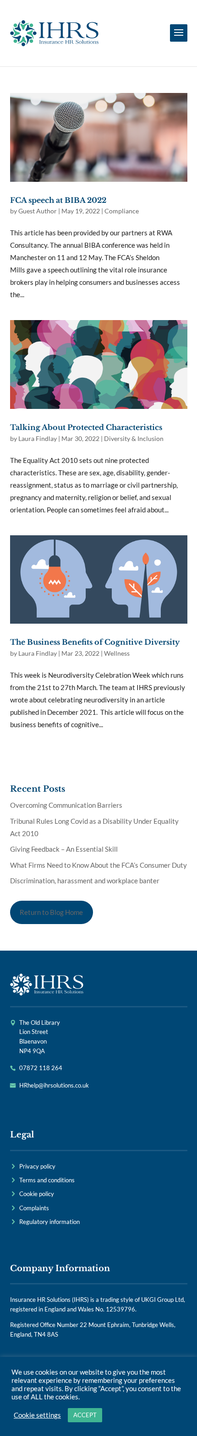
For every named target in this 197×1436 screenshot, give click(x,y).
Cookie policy (36, 1193)
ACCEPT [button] (85, 1415)
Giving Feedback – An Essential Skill (64, 849)
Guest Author (37, 211)
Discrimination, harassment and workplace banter (84, 880)
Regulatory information (49, 1221)
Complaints (34, 1208)
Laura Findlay (37, 438)
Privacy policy (37, 1166)
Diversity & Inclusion (134, 438)
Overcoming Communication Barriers (66, 805)
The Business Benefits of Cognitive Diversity (95, 642)
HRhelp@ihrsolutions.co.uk (54, 1085)
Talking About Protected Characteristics (86, 427)
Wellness (117, 653)
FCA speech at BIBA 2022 (58, 200)
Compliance (121, 211)
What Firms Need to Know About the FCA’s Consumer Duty (98, 865)
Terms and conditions (47, 1180)
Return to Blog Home (51, 912)
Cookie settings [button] (37, 1415)
